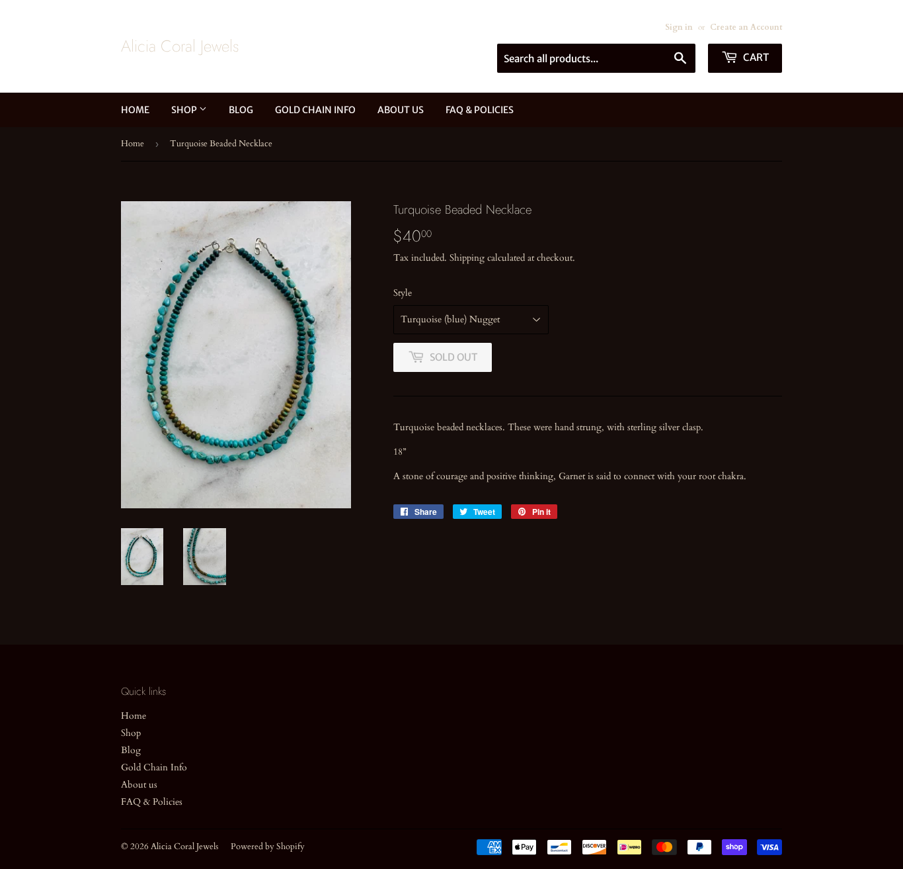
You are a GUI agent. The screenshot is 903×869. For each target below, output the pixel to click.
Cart (755, 57)
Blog (241, 110)
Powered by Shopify (268, 846)
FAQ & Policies (480, 110)
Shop (185, 110)
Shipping (467, 258)
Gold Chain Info (315, 110)
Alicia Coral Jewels (180, 46)
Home (135, 110)
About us (400, 110)
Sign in (679, 27)
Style (402, 293)
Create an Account (746, 27)
